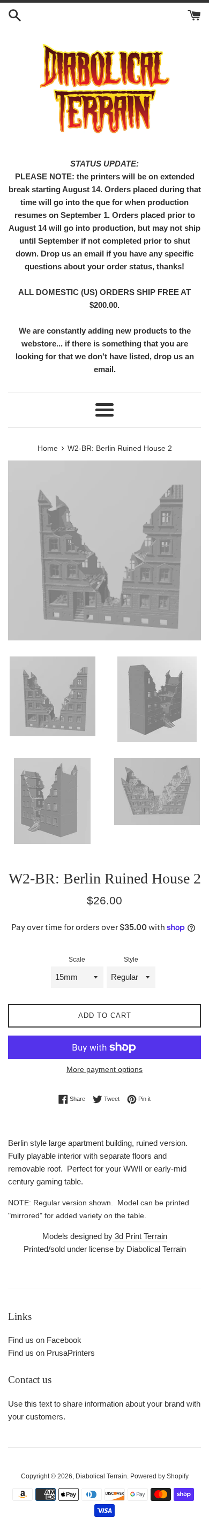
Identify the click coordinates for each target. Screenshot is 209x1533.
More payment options (104, 1069)
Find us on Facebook (44, 1340)
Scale (77, 959)
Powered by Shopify (159, 1476)
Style (131, 959)
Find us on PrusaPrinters (51, 1352)
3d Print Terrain (140, 1236)
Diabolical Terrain (101, 1476)
